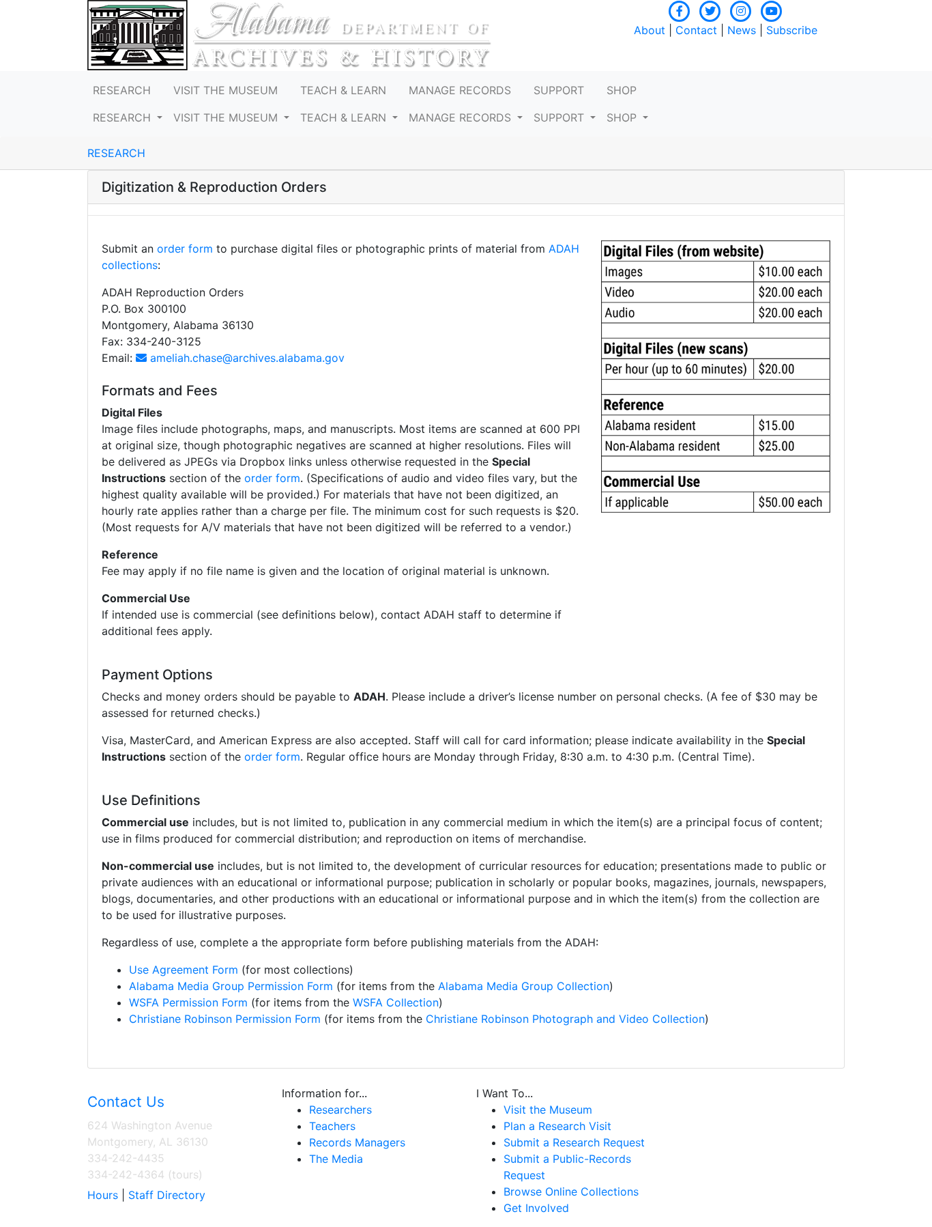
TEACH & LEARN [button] (343, 90)
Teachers (332, 1126)
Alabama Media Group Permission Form (231, 986)
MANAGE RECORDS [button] (460, 90)
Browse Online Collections (571, 1191)
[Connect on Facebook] (679, 9)
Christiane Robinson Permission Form (225, 1019)
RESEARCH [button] (122, 90)
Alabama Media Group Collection (523, 986)
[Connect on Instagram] (741, 9)
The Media (336, 1159)
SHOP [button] (622, 90)
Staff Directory (166, 1195)
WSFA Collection (396, 1002)
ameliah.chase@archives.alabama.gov (246, 358)
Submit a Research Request (574, 1142)
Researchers (340, 1109)
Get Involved (536, 1208)
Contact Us (125, 1101)
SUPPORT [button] (559, 90)
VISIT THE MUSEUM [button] (225, 90)
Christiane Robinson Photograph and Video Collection (565, 1019)
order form (185, 248)
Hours (102, 1195)
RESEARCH (116, 153)
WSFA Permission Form (188, 1002)
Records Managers (357, 1142)
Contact (696, 30)
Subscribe (791, 30)
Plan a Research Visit (557, 1126)
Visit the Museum (548, 1109)
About (649, 30)
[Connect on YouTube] (771, 9)
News (741, 30)
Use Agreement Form (183, 969)
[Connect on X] (710, 9)
